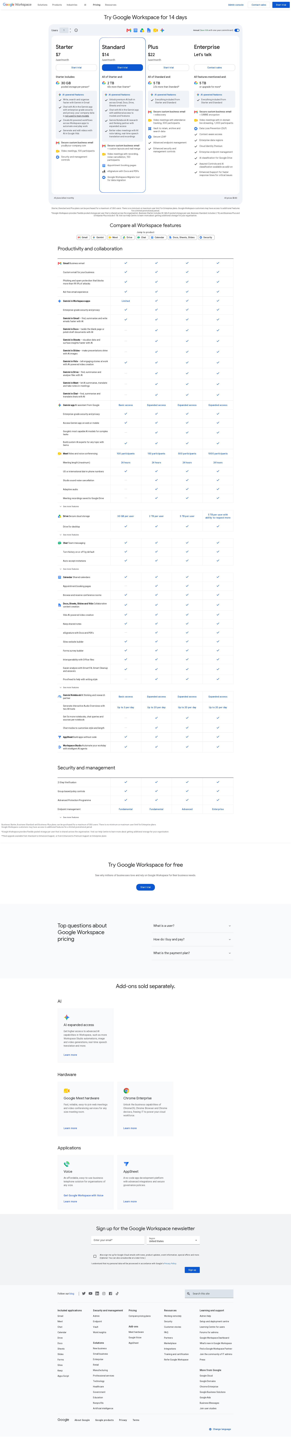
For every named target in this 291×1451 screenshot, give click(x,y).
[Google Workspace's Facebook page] (110, 1294)
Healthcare (98, 1386)
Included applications (70, 1310)
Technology (98, 1381)
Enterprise (98, 1359)
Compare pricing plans (140, 1316)
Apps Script (63, 1376)
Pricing (133, 1310)
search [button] (188, 1294)
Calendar (62, 1332)
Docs (60, 1343)
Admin (96, 1316)
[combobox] (173, 1240)
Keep (60, 1370)
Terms (136, 1420)
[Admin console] (235, 4)
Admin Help (205, 1316)
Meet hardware (136, 1332)
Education (98, 1397)
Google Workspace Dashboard (214, 1338)
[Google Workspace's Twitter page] (84, 1294)
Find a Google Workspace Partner (216, 1349)
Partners (168, 1338)
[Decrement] (70, 32)
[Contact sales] (259, 4)
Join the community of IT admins (216, 1354)
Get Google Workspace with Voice (83, 1195)
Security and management (108, 1310)
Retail (96, 1365)
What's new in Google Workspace (216, 1343)
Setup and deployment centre (214, 1321)
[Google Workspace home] (17, 5)
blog (71, 1293)
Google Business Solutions (213, 1392)
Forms (61, 1359)
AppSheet (134, 1343)
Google (63, 1420)
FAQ (166, 1332)
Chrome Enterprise (209, 1386)
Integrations (170, 1349)
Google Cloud (206, 1375)
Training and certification (176, 1354)
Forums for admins (209, 1332)
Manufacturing (100, 1370)
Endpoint (97, 1321)
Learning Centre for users (212, 1327)
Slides (61, 1354)
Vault (95, 1327)
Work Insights (99, 1332)
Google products (104, 1420)
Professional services (103, 1375)
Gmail (60, 1316)
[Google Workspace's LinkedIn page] (97, 1294)
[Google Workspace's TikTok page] (117, 1294)
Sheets (61, 1349)
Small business (100, 1354)
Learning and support (212, 1310)
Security (168, 1321)
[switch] (236, 30)
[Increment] (70, 29)
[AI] (85, 4)
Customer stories (172, 1327)
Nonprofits (98, 1403)
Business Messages (209, 1403)
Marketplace (170, 1343)
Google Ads (205, 1397)
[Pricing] (96, 4)
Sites (60, 1365)
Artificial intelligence (103, 1408)
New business (100, 1348)
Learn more (70, 1054)
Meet (60, 1321)
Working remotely (172, 1316)
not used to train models (77, 116)
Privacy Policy (170, 1264)
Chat (60, 1327)
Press (202, 1359)
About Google (82, 1420)
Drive (60, 1338)
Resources (170, 1310)
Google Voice (135, 1337)
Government (99, 1392)
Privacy (123, 1420)
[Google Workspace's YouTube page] (90, 1294)
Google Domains (208, 1381)
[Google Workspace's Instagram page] (104, 1294)
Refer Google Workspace (176, 1359)
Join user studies (208, 1408)
